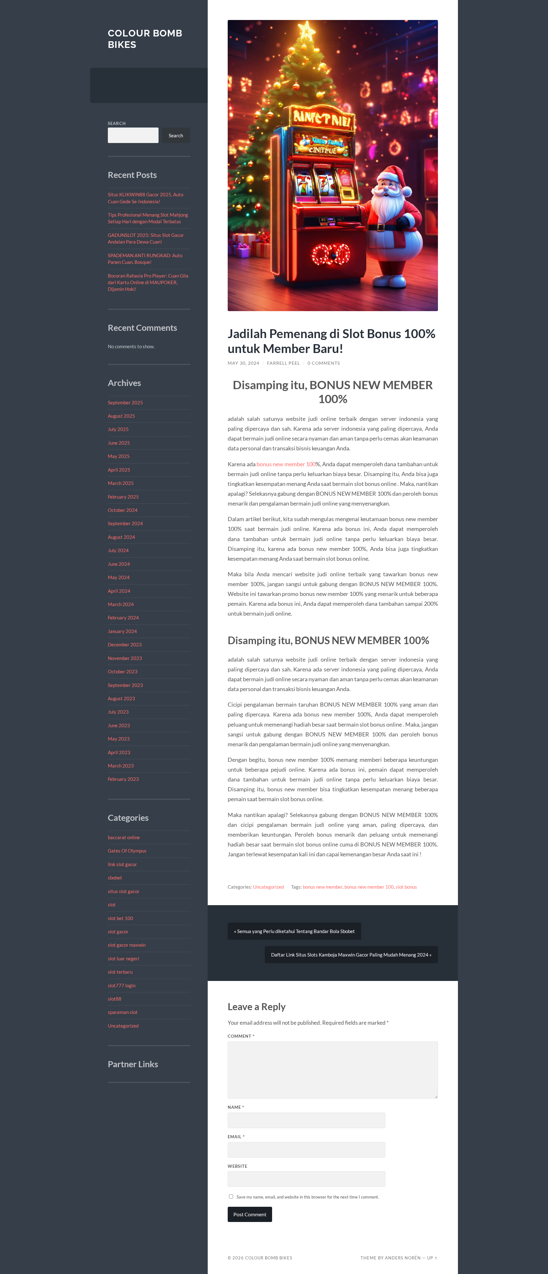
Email (236, 1136)
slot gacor (118, 931)
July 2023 (118, 712)
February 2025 (123, 497)
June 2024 (119, 564)
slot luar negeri (123, 958)
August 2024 (121, 537)
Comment (241, 1036)
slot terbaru (120, 972)
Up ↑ (432, 1257)
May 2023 (119, 739)
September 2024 (125, 523)
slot (112, 904)
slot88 (114, 999)
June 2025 (119, 443)
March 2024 (121, 604)
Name (236, 1107)
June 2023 (119, 725)
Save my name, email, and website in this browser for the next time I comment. (308, 1196)
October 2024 (123, 510)
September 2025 (125, 402)
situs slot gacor (124, 891)
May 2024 (119, 577)
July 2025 (118, 429)
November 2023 (125, 658)
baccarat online (124, 837)
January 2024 (122, 631)
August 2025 (121, 416)
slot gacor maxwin (127, 945)
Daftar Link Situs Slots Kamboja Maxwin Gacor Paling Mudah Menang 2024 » (351, 954)
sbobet (115, 877)
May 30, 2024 (243, 363)
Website (237, 1166)
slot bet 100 (120, 918)
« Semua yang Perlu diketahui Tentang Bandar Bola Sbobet (294, 931)
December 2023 (125, 644)
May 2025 (119, 456)
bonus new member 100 (286, 464)
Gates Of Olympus (127, 850)
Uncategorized (123, 1026)
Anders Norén (403, 1257)
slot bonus (406, 887)
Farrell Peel (283, 363)
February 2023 (123, 779)
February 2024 (123, 617)
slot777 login (121, 985)
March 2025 (121, 483)
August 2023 (121, 698)
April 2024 (119, 591)
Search (117, 123)
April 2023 (119, 752)
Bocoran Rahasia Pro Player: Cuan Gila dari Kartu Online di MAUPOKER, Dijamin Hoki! (148, 282)
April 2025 (119, 470)
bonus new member (322, 887)
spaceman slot (123, 1012)
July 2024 (118, 550)
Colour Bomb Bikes (268, 1257)
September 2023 (125, 685)
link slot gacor (122, 864)
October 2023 (123, 671)
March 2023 (121, 765)
